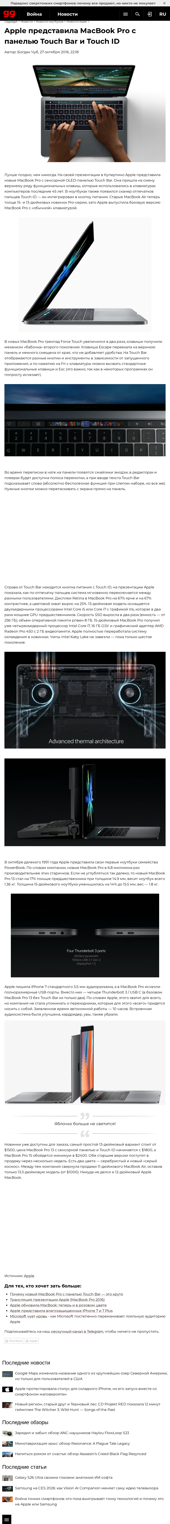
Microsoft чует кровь (28, 1316)
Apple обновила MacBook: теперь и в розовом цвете (58, 1305)
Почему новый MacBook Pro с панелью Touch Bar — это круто (66, 1294)
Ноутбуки (16, 1340)
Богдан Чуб (27, 52)
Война (34, 14)
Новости (68, 14)
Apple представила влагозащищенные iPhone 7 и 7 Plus (61, 1311)
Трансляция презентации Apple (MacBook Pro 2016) (57, 1300)
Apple (29, 1276)
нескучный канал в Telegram (77, 1331)
